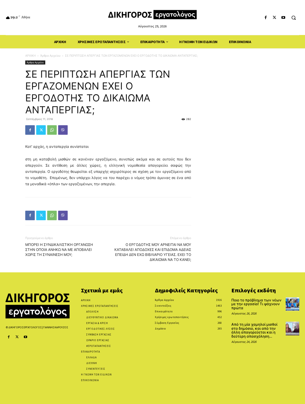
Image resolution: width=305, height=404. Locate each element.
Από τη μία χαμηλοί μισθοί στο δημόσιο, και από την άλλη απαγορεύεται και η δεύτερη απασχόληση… (254, 330)
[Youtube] (283, 18)
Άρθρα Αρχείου (50, 55)
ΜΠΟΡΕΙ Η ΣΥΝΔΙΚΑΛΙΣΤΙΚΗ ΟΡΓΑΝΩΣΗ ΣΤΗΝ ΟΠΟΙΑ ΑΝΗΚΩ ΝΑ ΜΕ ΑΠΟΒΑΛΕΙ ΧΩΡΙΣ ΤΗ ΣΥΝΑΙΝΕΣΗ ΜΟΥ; (59, 249)
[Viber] (63, 130)
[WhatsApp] (52, 130)
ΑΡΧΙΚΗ (30, 55)
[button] (293, 17)
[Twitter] (274, 18)
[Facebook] (265, 18)
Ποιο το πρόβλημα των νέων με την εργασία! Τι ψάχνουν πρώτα (256, 304)
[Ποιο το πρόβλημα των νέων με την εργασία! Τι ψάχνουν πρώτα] (292, 304)
